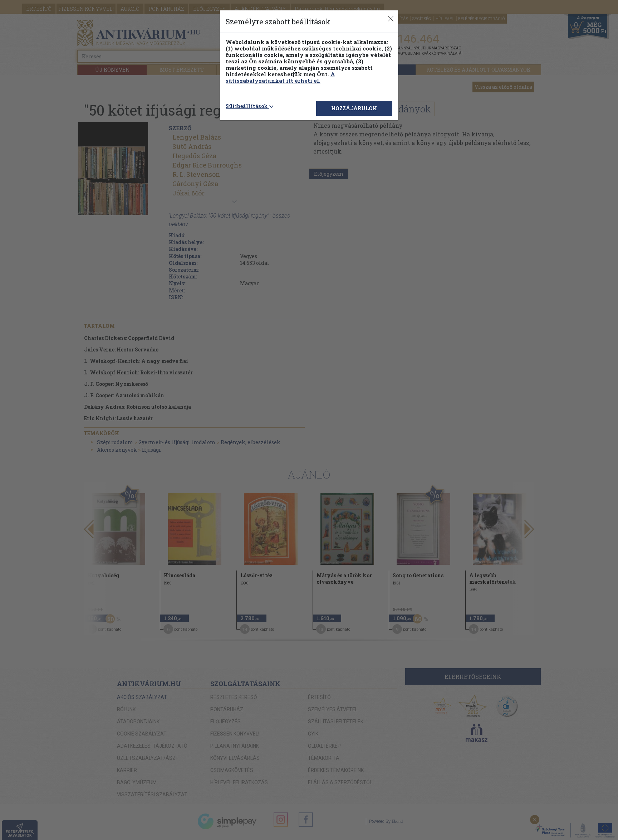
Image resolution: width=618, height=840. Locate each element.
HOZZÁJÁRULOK (354, 108)
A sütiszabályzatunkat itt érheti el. (280, 77)
